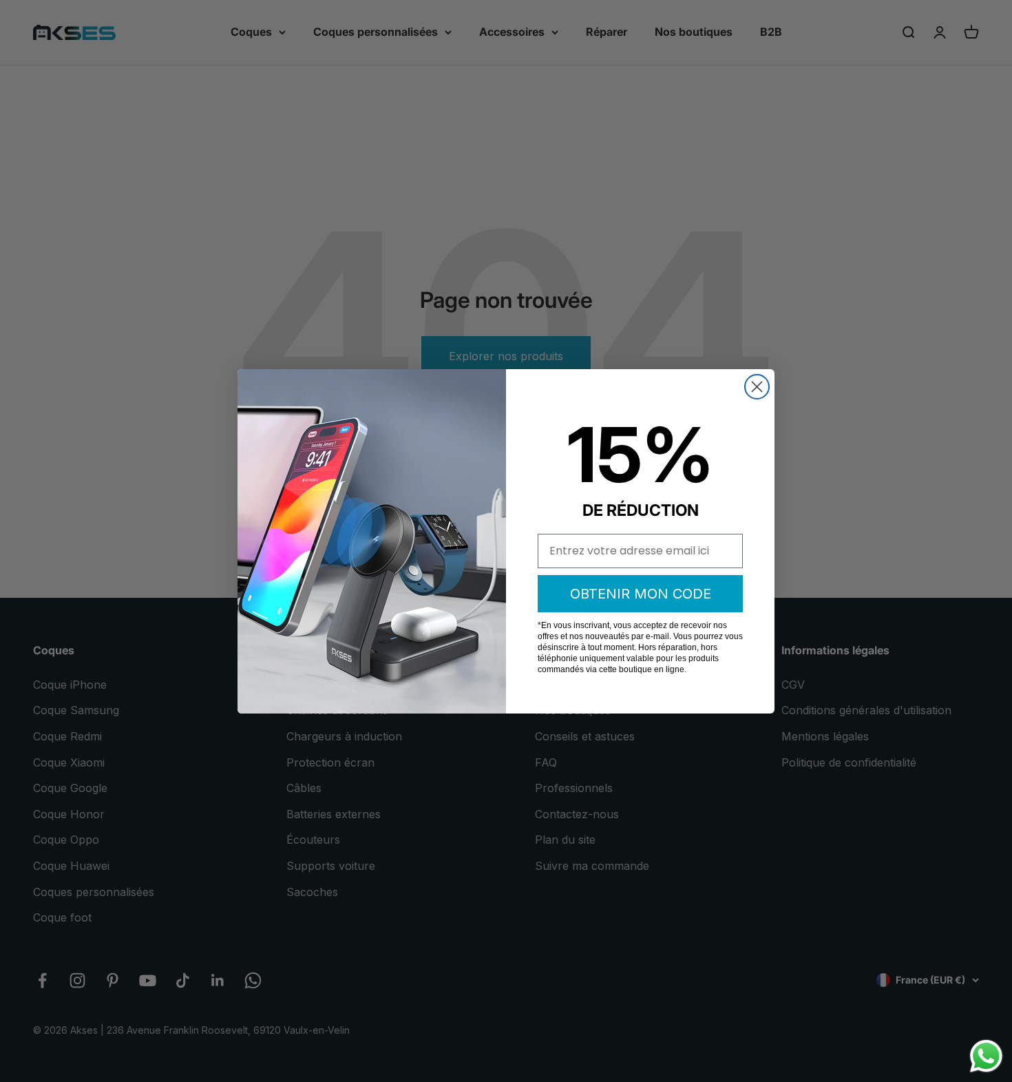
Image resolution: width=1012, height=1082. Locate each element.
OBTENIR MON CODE (640, 593)
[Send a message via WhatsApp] (986, 1056)
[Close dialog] (757, 387)
